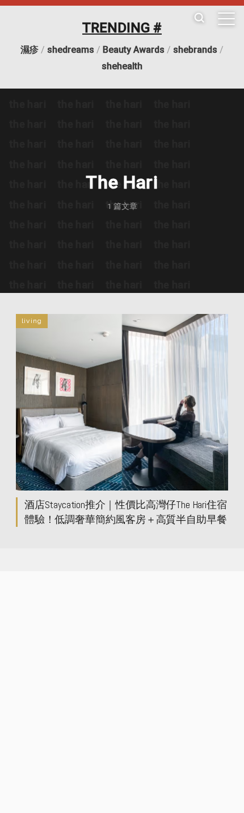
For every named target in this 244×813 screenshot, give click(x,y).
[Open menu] (226, 18)
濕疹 (29, 49)
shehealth (122, 66)
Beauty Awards (134, 49)
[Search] (199, 18)
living (32, 321)
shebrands (195, 49)
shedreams (70, 49)
